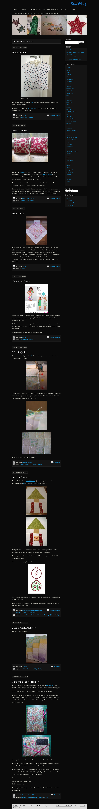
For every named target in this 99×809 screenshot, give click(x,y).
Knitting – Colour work (72, 137)
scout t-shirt (24, 117)
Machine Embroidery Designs (44, 9)
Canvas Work (70, 84)
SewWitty (79, 3)
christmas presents (26, 797)
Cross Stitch (69, 100)
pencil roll (40, 797)
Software (69, 174)
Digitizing (69, 105)
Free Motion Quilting (71, 121)
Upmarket (22, 172)
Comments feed (70, 203)
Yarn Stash (69, 184)
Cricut (68, 95)
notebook (34, 797)
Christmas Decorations (28, 610)
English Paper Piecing (72, 111)
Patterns (68, 156)
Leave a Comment (55, 115)
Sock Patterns (68, 9)
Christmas (34, 615)
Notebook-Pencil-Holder (25, 681)
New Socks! (69, 54)
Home (16, 9)
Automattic (82, 805)
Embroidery (69, 107)
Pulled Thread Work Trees (72, 50)
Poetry (68, 158)
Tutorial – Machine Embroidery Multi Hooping (36, 13)
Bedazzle (69, 74)
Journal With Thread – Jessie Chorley (75, 52)
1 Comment (56, 462)
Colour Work (70, 93)
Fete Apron (18, 213)
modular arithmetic (26, 464)
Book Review (70, 81)
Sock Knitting (70, 172)
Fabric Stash (25, 198)
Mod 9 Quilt (19, 352)
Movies (68, 149)
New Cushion (19, 130)
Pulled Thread (70, 160)
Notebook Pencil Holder (28, 795)
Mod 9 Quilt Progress (24, 627)
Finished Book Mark (71, 57)
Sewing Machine (70, 170)
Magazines (69, 142)
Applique (69, 70)
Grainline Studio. (32, 108)
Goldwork (69, 123)
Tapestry (68, 177)
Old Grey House (47, 174)
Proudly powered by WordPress (63, 805)
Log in (68, 198)
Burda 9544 (24, 339)
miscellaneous (70, 146)
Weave (68, 181)
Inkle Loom (69, 128)
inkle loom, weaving (71, 130)
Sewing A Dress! (21, 281)
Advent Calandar (25, 615)
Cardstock (69, 86)
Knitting (68, 135)
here (24, 483)
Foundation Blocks (71, 118)
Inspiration (69, 132)
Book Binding (70, 79)
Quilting (24, 462)
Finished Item (19, 52)
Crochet (68, 98)
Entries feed (69, 200)
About (25, 9)
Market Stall (69, 144)
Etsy (68, 114)
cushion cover (25, 200)
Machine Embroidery (21, 612)
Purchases (69, 163)
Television (69, 179)
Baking (68, 72)
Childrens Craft (70, 88)
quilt (30, 356)
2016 (32, 102)
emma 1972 (69, 109)
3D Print (68, 67)
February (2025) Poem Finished (74, 59)
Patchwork (69, 153)
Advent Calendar (21, 477)
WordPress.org (70, 205)
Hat (67, 125)
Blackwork (69, 77)
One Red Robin (50, 685)
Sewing (24, 115)
